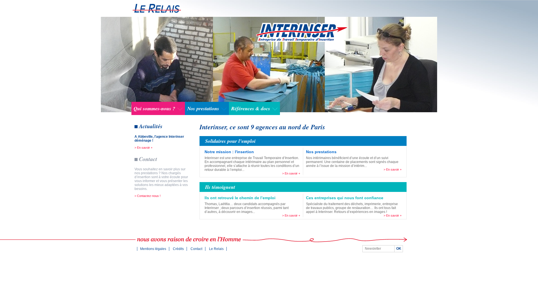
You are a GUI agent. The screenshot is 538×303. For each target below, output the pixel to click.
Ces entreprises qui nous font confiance (344, 198)
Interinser (156, 8)
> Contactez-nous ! (147, 196)
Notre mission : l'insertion (229, 152)
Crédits (178, 249)
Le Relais (216, 249)
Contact (196, 249)
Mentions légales (153, 249)
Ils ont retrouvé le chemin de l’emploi (240, 198)
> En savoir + (143, 147)
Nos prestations (321, 152)
